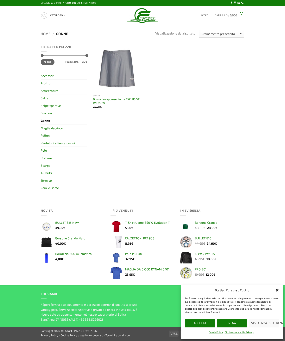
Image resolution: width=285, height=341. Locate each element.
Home (45, 34)
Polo (44, 150)
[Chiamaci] (242, 3)
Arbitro (45, 83)
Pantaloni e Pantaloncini (58, 143)
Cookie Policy (216, 332)
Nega (232, 323)
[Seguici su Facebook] (231, 3)
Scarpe (45, 165)
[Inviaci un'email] (239, 3)
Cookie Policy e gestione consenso (82, 335)
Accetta (200, 323)
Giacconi (47, 113)
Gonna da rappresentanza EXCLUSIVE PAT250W (116, 101)
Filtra (47, 62)
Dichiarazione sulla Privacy (239, 332)
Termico (46, 180)
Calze (44, 98)
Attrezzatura (50, 90)
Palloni (45, 135)
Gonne (45, 120)
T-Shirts (46, 173)
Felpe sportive (51, 105)
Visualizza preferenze (265, 323)
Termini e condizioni (117, 335)
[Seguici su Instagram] (235, 3)
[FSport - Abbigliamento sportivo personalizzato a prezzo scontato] (142, 15)
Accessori (47, 76)
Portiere (46, 158)
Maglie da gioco (52, 128)
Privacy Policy (49, 335)
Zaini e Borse (50, 188)
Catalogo (56, 15)
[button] (277, 290)
